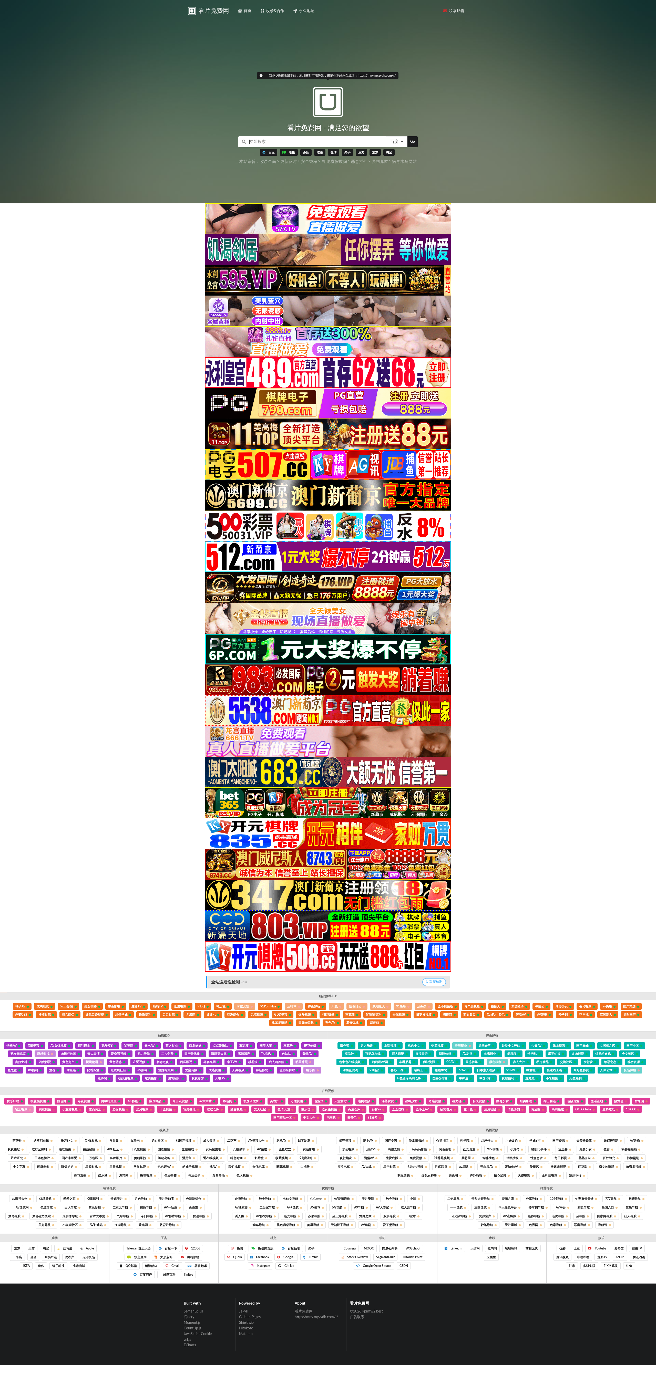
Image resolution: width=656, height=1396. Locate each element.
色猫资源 (573, 1101)
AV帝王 (542, 1014)
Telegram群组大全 (138, 1248)
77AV (462, 1070)
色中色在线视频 (350, 1062)
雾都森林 (352, 1022)
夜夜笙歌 (14, 1149)
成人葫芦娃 (276, 1062)
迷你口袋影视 (95, 1014)
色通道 (193, 1207)
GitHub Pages (250, 1317)
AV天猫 (635, 1140)
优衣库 (69, 1257)
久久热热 (316, 1198)
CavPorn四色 (496, 1014)
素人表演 (93, 1053)
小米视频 (552, 1078)
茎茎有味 (585, 1158)
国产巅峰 (582, 1045)
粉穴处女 (67, 1140)
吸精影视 (43, 1053)
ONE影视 (91, 1140)
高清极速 (558, 1109)
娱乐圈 (310, 1070)
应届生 (491, 1257)
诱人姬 (239, 1216)
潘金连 (71, 1070)
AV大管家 (382, 1207)
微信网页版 (265, 1248)
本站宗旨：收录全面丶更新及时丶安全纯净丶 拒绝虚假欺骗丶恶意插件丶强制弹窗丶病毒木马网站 (328, 162)
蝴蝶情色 (489, 1158)
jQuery (189, 1317)
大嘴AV (220, 1078)
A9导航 (359, 1207)
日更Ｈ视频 (424, 1014)
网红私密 (140, 1166)
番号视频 (585, 1006)
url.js (187, 1339)
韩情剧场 (633, 1158)
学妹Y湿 (535, 1140)
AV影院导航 (264, 1216)
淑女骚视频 (329, 1109)
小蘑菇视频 (70, 1109)
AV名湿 (468, 1053)
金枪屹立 (285, 1149)
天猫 (31, 1248)
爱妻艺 (534, 1166)
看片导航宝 (166, 1198)
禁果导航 (632, 1207)
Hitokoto (246, 1328)
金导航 (580, 1216)
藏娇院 (102, 1078)
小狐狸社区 (70, 1224)
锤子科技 (58, 1265)
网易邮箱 (192, 1257)
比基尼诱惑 (279, 1022)
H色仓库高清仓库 (409, 1078)
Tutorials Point (412, 1257)
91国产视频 (183, 1140)
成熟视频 (215, 1070)
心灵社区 (442, 1140)
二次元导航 (120, 1207)
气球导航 (123, 1216)
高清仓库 (354, 1109)
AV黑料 (142, 1070)
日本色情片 (42, 1158)
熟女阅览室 (18, 1053)
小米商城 (79, 1265)
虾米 (572, 1265)
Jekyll (243, 1311)
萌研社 (17, 1140)
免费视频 (416, 1158)
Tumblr (313, 1257)
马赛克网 (209, 1062)
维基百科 (169, 1274)
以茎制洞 (304, 1140)
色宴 (606, 1149)
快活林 (532, 1053)
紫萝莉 (374, 1022)
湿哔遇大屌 (219, 1053)
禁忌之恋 (610, 1062)
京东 (17, 1248)
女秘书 (135, 1140)
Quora (237, 1257)
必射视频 (118, 1109)
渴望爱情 (394, 1149)
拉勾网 (492, 1248)
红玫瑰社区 (118, 1070)
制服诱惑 (403, 1175)
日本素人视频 (486, 1070)
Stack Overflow (357, 1257)
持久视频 (479, 1101)
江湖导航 (121, 1224)
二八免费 (167, 1053)
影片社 (259, 1158)
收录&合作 (275, 11)
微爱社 (531, 1070)
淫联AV (521, 1014)
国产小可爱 (69, 1158)
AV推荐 (315, 1207)
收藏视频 (281, 1158)
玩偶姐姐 (67, 1166)
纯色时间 (236, 1158)
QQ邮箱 (131, 1265)
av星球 (463, 1166)
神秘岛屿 (164, 1158)
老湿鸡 (318, 1101)
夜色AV (330, 1022)
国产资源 (558, 1140)
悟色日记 (355, 1006)
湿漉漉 (530, 1078)
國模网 (447, 1014)
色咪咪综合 (193, 1198)
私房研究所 (251, 1101)
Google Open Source (376, 1265)
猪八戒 (584, 1014)
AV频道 (262, 1149)
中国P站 (484, 1078)
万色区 (93, 1158)
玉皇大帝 (266, 1045)
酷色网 (61, 1101)
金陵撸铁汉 (584, 1140)
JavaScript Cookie (198, 1334)
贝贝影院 (168, 1014)
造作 (41, 1265)
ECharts (190, 1345)
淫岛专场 (218, 1175)
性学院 (464, 1140)
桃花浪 (253, 1062)
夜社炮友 (346, 1158)
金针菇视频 (549, 1175)
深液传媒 (445, 1053)
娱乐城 (102, 1175)
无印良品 (89, 1257)
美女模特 (90, 1006)
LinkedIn (456, 1248)
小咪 (413, 1198)
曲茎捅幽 (89, 1149)
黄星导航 (313, 1224)
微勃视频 (146, 1175)
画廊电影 (43, 1166)
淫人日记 (398, 1053)
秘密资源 (634, 1062)
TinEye (188, 1274)
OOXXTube (583, 1109)
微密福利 (495, 1062)
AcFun (620, 1257)
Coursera (350, 1248)
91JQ (201, 1006)
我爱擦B (107, 1045)
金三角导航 (339, 1216)
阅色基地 (445, 1149)
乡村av (376, 1109)
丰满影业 (490, 1053)
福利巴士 (84, 1045)
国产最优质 (192, 1053)
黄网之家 (365, 1216)
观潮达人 (379, 1006)
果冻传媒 (472, 1062)
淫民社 (349, 1053)
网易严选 (51, 1257)
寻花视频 (84, 1101)
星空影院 (389, 1166)
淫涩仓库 (213, 1109)
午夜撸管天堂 (584, 1198)
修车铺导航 (536, 1207)
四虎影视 (45, 1062)
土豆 (577, 1248)
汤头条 (421, 1006)
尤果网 (190, 1014)
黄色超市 (68, 1062)
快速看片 (117, 1198)
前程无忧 (532, 1248)
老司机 (331, 1117)
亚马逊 (67, 1248)
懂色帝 (344, 1045)
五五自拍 (398, 1109)
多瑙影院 (589, 1265)
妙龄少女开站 (511, 1045)
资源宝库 (485, 1216)
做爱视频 (305, 1014)
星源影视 (91, 1166)
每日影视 (561, 1158)
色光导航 (290, 1216)
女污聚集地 (213, 1149)
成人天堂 (209, 1140)
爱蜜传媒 (191, 1070)
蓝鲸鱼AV (511, 1166)
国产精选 (629, 1006)
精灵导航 (584, 1207)
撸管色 (351, 1117)
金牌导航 (241, 1198)
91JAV (510, 1070)
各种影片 (116, 1158)
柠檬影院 (44, 1014)
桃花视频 (45, 1109)
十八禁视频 (138, 1149)
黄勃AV (307, 1053)
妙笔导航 (487, 1224)
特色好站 (314, 1006)
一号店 (17, 1257)
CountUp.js (192, 1328)
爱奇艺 (619, 1248)
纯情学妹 (121, 1014)
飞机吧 (266, 1053)
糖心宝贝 (500, 1175)
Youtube (600, 1248)
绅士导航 (265, 1198)
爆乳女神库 (429, 1175)
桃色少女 (414, 1045)
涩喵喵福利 (373, 1014)
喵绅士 (418, 1070)
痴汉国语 (421, 1053)
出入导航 (71, 1207)
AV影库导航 (173, 1216)
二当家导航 (267, 1207)
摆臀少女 (502, 1101)
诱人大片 (519, 1062)
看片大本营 (97, 1216)
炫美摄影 (151, 1078)
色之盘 (12, 1070)
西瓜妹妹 (195, 1045)
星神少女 (411, 1101)
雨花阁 (350, 1014)
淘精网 (123, 1175)
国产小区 (633, 1045)
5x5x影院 (66, 1006)
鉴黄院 (128, 1045)
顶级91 (371, 1149)
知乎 (311, 1248)
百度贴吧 (293, 1248)
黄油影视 (309, 1149)
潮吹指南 (65, 1149)
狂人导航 (630, 1216)
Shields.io (246, 1323)
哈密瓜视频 (633, 1166)
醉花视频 (282, 1166)
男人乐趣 (367, 1045)
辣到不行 (575, 1175)
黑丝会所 (484, 1045)
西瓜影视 (186, 1062)
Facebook (262, 1257)
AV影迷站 (96, 1224)
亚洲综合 (233, 1014)
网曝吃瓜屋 (109, 1101)
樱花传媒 (310, 1045)
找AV (213, 1166)
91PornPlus (268, 1006)
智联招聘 (511, 1248)
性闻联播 (441, 1166)
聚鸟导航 (14, 1216)
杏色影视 (114, 1006)
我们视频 (234, 1166)
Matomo (246, 1334)
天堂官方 (340, 1101)
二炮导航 (453, 1198)
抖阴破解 (328, 1014)
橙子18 (563, 1014)
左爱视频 (139, 1062)
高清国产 (244, 1053)
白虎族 (305, 1166)
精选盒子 (517, 1006)
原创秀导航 (70, 1216)
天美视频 (238, 1070)
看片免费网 (304, 1311)
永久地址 (306, 11)
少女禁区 (628, 1053)
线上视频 (559, 1045)
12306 (195, 1248)
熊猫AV (369, 1158)
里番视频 (115, 1166)
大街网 (475, 1248)
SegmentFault (385, 1257)
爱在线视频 (211, 1158)
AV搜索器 (241, 1207)
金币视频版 (445, 1006)
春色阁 (227, 1101)
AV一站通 (170, 1207)
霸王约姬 (554, 1053)
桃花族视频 (38, 1101)
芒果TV (637, 1248)
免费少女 (585, 1149)
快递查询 (140, 1257)
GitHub (289, 1265)
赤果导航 (314, 1216)
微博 (239, 1248)
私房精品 (542, 1062)
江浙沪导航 (459, 1216)
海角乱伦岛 (350, 1070)
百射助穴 (609, 1158)
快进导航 (199, 1216)
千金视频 (166, 1109)
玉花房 (288, 1045)
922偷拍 (493, 1149)
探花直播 (80, 1175)
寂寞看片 (446, 1109)
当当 (33, 1257)
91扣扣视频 (415, 1166)
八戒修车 (239, 1149)
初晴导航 (635, 1198)
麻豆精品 (155, 1101)
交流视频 (437, 1045)
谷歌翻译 (200, 1265)
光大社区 (260, 1109)
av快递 (607, 1006)
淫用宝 (186, 1158)
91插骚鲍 (306, 1158)
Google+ (289, 1257)
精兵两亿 (68, 1014)
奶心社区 (157, 1140)
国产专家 (391, 1140)
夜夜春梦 (198, 1078)
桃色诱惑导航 (286, 1224)
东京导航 (389, 1216)
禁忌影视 (95, 1207)
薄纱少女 (562, 1006)
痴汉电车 (343, 1166)
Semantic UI (193, 1311)
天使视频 (524, 1175)
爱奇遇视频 (118, 1053)
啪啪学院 (441, 1070)
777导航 (611, 1198)
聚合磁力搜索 (41, 1216)
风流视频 (257, 1014)
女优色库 (258, 1166)
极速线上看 (554, 1070)
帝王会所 (194, 1175)
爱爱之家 (69, 1198)
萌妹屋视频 (126, 1078)
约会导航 (392, 1198)
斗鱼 (629, 1265)
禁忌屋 (466, 1158)
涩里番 (563, 1149)
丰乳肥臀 (405, 1062)
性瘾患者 (536, 1158)
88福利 (33, 1070)
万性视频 (297, 1101)
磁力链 (457, 1101)
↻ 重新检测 (434, 982)
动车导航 (259, 1224)
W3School (413, 1248)
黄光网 (143, 1224)
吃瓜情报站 (416, 1140)
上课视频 (390, 1045)
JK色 (334, 1006)
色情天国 (284, 1109)
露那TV (136, 1006)
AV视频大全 (256, 1140)
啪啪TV (158, 1006)
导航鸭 (602, 1224)
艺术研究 (17, 1158)
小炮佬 (514, 1149)
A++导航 (293, 1207)
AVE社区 (113, 1149)
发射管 (588, 1062)
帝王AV (232, 1062)
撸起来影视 (558, 1166)
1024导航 (556, 1198)
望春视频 (236, 1109)
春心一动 (397, 1070)
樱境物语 (92, 1062)
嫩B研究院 (611, 1140)
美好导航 (44, 1224)
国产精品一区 (282, 1117)
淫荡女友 (388, 1101)
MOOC (369, 1248)
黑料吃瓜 (608, 1109)
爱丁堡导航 (390, 1224)
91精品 (374, 1070)
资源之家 (508, 1198)
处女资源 (469, 1149)
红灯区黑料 (39, 1149)
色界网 (533, 1224)
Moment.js (192, 1323)
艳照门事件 (539, 1149)
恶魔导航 (580, 1224)
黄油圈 (535, 1109)
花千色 (468, 1109)
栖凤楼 (511, 1053)
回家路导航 (604, 1216)
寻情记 (539, 1006)
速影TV (602, 1257)
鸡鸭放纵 (512, 1158)
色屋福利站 (287, 1070)
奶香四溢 (93, 1070)
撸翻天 (495, 1006)
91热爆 (401, 1006)
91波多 (372, 1117)
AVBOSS (21, 1014)
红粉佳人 (487, 1140)
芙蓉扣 (274, 1101)
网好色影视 (581, 1070)
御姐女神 (21, 1062)
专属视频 (399, 1014)
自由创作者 (440, 1078)
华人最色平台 (507, 1207)
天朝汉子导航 (340, 1224)
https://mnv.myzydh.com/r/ (316, 1317)
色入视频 (243, 1175)
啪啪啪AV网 (380, 1062)
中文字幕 (19, 1166)
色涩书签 (170, 1175)
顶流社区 (490, 1109)
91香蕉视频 (442, 1158)
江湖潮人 (606, 1014)
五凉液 (244, 1045)
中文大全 (309, 1117)
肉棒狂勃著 (68, 1053)
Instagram (263, 1265)
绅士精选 (550, 1101)
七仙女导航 (290, 1198)
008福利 (93, 1198)
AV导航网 (22, 1207)
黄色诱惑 (115, 1062)
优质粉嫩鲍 (603, 1053)
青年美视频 (472, 1006)
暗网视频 (364, 1101)
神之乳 (220, 1006)
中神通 (463, 1078)
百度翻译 (145, 1274)
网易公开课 (389, 1248)
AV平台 (561, 1207)
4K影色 (133, 1101)
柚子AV (20, 1006)
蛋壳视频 (345, 1140)
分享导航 (532, 1198)
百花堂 (582, 1166)
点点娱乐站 (220, 1045)
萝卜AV (368, 1140)
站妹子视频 (190, 1166)
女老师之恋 (607, 1045)
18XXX (631, 1109)
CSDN (403, 1265)
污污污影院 (419, 1149)
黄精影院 (140, 1158)
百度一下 (170, 1248)
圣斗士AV (422, 1109)
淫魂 (52, 1070)
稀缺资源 (429, 1062)
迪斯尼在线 (41, 1140)
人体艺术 (606, 1070)
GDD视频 (280, 1014)
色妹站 (286, 1053)
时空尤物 (243, 1006)
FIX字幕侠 (611, 1265)
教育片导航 (167, 1224)
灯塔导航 (45, 1198)
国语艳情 (164, 1149)
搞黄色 (618, 1101)
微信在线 (188, 1149)
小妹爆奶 (511, 1140)
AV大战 (367, 1166)
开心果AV (486, 1166)
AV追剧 (366, 1224)
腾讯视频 (562, 1257)
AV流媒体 (509, 1216)
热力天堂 (144, 1053)
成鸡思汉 (43, 1006)
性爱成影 (392, 1158)
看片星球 (511, 1224)
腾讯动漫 (639, 1257)
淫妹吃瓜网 (166, 1070)
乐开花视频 (180, 1101)
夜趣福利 (508, 1078)
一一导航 (456, 1207)
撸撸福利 (145, 1014)
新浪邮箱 (151, 1265)
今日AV (536, 1045)
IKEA (26, 1265)
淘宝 (46, 1248)
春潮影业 (461, 1045)
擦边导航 (146, 1207)
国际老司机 (306, 1022)
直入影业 (172, 1045)
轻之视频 (21, 1109)
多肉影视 (578, 1053)
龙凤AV (281, 1140)
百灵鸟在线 (373, 1053)
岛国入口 (608, 1207)
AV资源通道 (342, 1198)
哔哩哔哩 (583, 1257)
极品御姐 (630, 1070)
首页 (247, 11)
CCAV (450, 1062)
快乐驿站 (13, 1101)
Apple (89, 1248)
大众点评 (165, 1257)
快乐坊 (305, 1109)
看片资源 (368, 1198)
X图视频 (33, 1045)
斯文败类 (469, 1014)
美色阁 (453, 1175)
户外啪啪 (476, 1175)
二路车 (232, 1140)
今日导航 (147, 1216)
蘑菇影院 (262, 1070)
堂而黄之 (95, 1109)
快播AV (12, 1045)
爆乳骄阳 (174, 1078)
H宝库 (411, 1216)
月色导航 (141, 1198)
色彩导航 (556, 1224)
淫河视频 (142, 1109)
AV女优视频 (58, 1045)
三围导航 (480, 1207)
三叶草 (291, 1006)
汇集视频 (180, 1006)
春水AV (150, 1045)
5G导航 (337, 1207)
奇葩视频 (435, 1101)
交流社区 (566, 1062)
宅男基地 (189, 1109)
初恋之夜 (163, 1062)
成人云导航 (408, 1207)
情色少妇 (514, 1109)
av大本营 (205, 1101)
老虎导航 (558, 1216)
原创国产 (629, 1014)
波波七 (211, 1014)
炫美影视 (526, 1101)
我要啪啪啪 (629, 1149)
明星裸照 (301, 1062)
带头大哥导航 (480, 1198)
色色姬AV (164, 1166)
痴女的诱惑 (606, 1166)
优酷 (562, 1248)
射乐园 (639, 1101)
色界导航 (534, 1216)
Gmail (175, 1265)
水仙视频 (348, 1149)
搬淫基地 (597, 1101)
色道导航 (46, 1207)
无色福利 (575, 1078)
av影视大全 (19, 1198)
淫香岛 (114, 1140)
